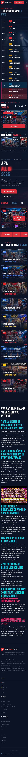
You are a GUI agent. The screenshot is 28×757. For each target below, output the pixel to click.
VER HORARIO (14, 126)
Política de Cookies (5, 701)
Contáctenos (4, 709)
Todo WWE (7, 234)
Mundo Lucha (14, 551)
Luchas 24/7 (19, 2)
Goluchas (22, 551)
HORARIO (8, 197)
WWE (3, 682)
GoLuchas (3, 737)
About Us (3, 712)
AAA (3, 692)
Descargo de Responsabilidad (8, 706)
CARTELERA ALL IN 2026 (20, 218)
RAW (16, 234)
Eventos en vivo (4, 726)
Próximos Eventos (5, 724)
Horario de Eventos (5, 721)
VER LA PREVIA (10, 191)
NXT (3, 689)
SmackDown (5, 687)
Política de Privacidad (6, 704)
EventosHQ (3, 743)
